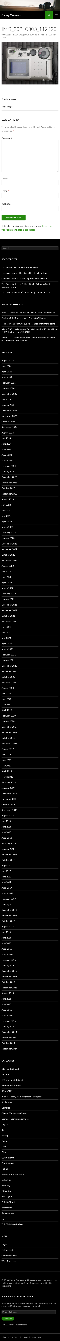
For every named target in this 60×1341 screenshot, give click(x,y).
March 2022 (7, 588)
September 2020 (9, 682)
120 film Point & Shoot (12, 1080)
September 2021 (9, 621)
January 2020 (8, 721)
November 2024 (9, 416)
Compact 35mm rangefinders (15, 1118)
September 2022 (9, 560)
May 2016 (6, 943)
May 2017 (6, 882)
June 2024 (6, 443)
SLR (3, 1218)
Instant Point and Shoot (13, 1174)
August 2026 (8, 360)
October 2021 (8, 615)
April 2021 (7, 643)
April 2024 (7, 455)
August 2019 (8, 749)
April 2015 (7, 1009)
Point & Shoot (8, 1202)
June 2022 (6, 577)
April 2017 (7, 887)
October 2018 (8, 804)
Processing (7, 1207)
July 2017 (6, 871)
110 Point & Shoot (10, 1069)
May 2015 (6, 1004)
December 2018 (9, 793)
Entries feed (7, 1250)
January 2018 (8, 849)
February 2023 (9, 532)
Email (5, 190)
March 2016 (7, 954)
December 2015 (9, 971)
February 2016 (9, 960)
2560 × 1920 (18, 35)
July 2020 (6, 693)
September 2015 (9, 987)
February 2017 (9, 898)
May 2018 (6, 832)
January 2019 (8, 788)
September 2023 (9, 493)
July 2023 (6, 504)
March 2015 (7, 1015)
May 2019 (6, 765)
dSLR (4, 1130)
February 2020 (9, 715)
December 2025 (9, 393)
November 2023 (9, 482)
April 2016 (7, 948)
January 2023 (8, 538)
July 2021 (6, 627)
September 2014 (9, 1048)
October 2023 (8, 488)
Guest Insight (8, 1157)
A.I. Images (7, 1102)
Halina (5, 1168)
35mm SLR (7, 1091)
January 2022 (8, 599)
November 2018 (9, 799)
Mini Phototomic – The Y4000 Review (28, 318)
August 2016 (8, 926)
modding (6, 1185)
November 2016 (9, 915)
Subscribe (8, 1319)
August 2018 (8, 815)
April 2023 (7, 521)
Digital (5, 1124)
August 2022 (8, 566)
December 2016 (9, 910)
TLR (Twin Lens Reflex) (12, 1224)
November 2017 (9, 854)
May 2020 (6, 704)
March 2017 (7, 893)
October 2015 (8, 982)
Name (5, 177)
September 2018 (9, 810)
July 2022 (6, 571)
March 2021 (7, 649)
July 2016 (6, 932)
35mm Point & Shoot (11, 1085)
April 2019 (7, 771)
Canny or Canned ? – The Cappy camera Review (24, 278)
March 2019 (7, 776)
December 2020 (9, 665)
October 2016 (8, 921)
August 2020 (8, 688)
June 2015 (6, 998)
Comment (8, 138)
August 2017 (8, 865)
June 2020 (6, 699)
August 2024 (8, 432)
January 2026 (8, 388)
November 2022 (9, 549)
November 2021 (9, 610)
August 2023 (8, 499)
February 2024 (9, 466)
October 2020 (8, 677)
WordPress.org (9, 1261)
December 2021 (9, 604)
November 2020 (9, 671)
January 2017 (8, 904)
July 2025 (6, 399)
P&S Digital (7, 1196)
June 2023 (6, 510)
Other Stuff (7, 1191)
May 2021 (6, 638)
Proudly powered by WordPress (28, 1337)
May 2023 (6, 516)
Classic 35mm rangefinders (14, 1113)
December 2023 (9, 477)
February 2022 (9, 593)
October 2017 (8, 860)
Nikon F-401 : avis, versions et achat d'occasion (24, 337)
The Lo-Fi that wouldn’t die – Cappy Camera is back (26, 292)
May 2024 (6, 449)
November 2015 (9, 976)
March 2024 (7, 460)
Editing (5, 1135)
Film (4, 1146)
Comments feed (9, 1255)
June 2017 (6, 876)
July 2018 (6, 821)
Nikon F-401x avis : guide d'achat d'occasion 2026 (25, 329)
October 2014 (8, 1043)
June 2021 (6, 632)
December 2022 (9, 543)
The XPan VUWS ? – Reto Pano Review (20, 267)
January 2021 (8, 660)
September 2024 (9, 427)
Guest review (8, 1163)
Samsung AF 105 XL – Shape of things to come (33, 323)
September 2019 (9, 743)
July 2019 (6, 754)
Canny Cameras (11, 15)
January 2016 (8, 965)
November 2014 (9, 1037)
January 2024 (8, 471)
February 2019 (9, 782)
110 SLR (5, 1074)
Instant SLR (7, 1180)
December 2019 (9, 726)
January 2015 (8, 1026)
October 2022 (8, 554)
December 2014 (9, 1032)
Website (6, 203)
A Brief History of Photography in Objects (22, 1096)
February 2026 (9, 382)
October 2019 (8, 738)
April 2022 (7, 582)
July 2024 (6, 438)
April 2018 (7, 837)
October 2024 (8, 421)
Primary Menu (56, 15)
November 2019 (9, 732)
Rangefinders (8, 1213)
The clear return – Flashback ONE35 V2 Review (24, 273)
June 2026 (6, 366)
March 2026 (7, 377)
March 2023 (7, 527)
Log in (4, 1244)
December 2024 (9, 410)
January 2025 (8, 405)
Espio (4, 1141)
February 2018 (9, 843)
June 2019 (6, 760)
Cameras (6, 1107)
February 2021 (9, 654)
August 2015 (8, 993)
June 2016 (6, 937)
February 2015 (9, 1021)
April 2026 (7, 371)
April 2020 (7, 710)
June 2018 (6, 826)
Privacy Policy (7, 1337)
